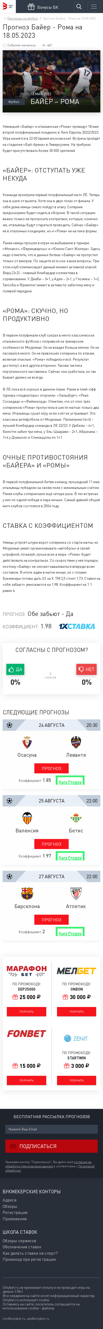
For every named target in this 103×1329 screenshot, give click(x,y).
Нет (90, 669)
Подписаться (38, 1146)
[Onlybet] (8, 6)
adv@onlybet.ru (38, 1319)
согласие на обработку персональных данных (48, 1164)
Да (19, 669)
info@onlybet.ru (14, 1319)
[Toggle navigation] (93, 6)
